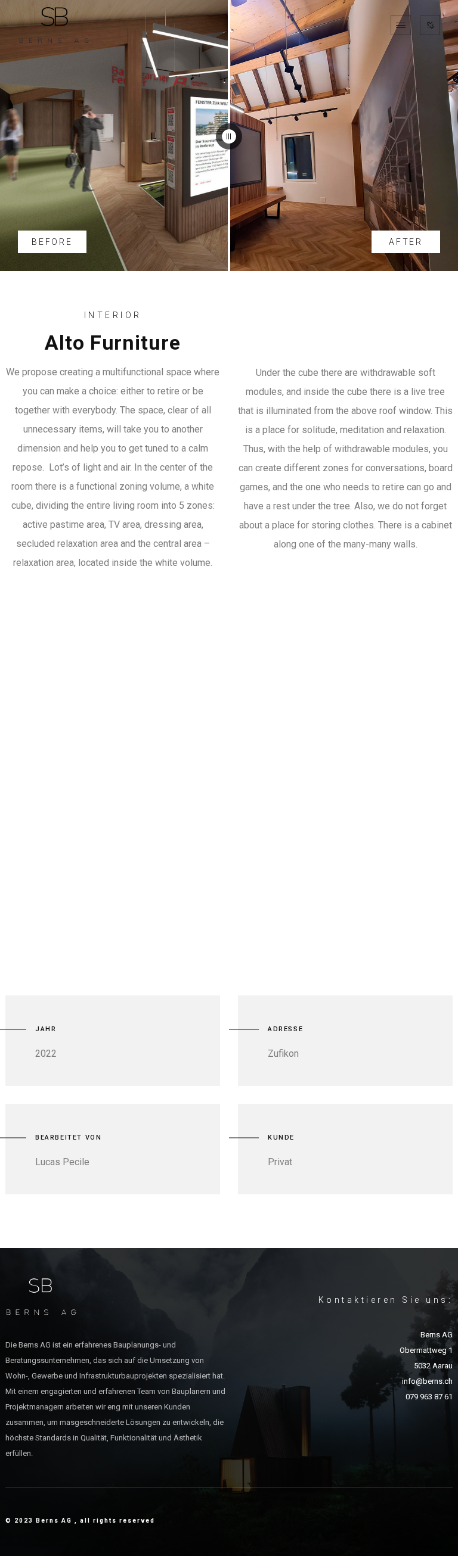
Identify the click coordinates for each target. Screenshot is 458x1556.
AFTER (406, 242)
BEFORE (52, 242)
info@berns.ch (427, 1381)
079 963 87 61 (429, 1396)
